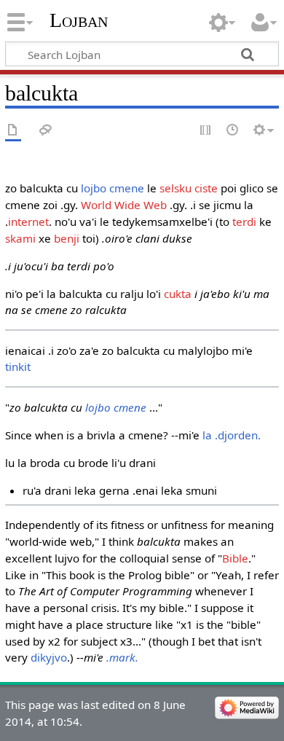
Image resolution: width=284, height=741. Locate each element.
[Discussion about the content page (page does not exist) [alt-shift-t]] (46, 130)
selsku (175, 188)
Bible (235, 558)
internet (28, 221)
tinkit (18, 366)
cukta (178, 293)
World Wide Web (124, 204)
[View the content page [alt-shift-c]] (13, 130)
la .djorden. (231, 435)
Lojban (79, 20)
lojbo (93, 188)
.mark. (122, 657)
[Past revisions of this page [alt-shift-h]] (233, 130)
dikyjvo (49, 657)
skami (20, 238)
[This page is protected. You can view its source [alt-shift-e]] (206, 130)
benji (66, 238)
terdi (244, 221)
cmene (126, 188)
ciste (206, 188)
